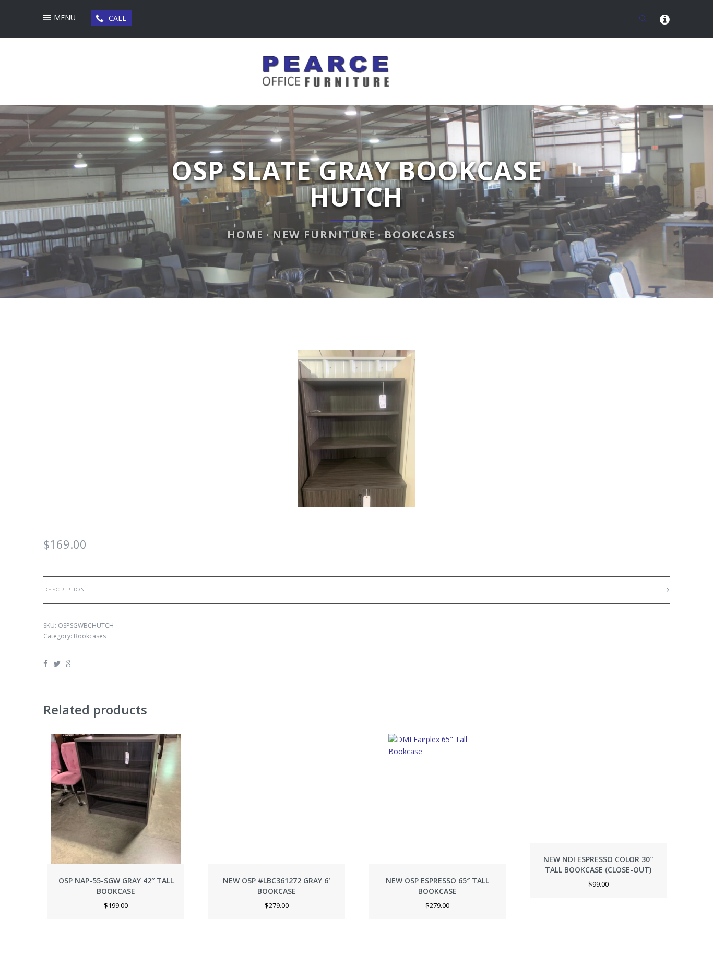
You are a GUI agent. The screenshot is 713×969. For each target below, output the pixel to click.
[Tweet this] (57, 663)
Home (245, 234)
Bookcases (420, 234)
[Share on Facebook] (47, 663)
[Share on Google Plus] (69, 663)
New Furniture (323, 234)
